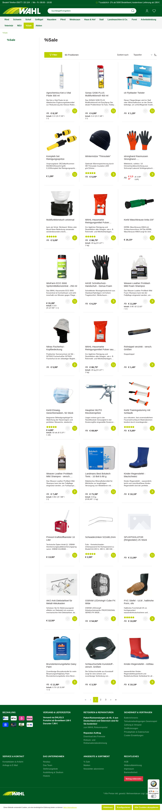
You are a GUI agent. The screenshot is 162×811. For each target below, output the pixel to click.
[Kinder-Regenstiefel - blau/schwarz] (139, 457)
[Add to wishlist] (67, 110)
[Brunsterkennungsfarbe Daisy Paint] (61, 648)
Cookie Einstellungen (133, 735)
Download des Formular (94, 736)
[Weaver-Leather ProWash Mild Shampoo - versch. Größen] (61, 457)
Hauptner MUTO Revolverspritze (93, 411)
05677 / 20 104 (23, 2)
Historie (46, 776)
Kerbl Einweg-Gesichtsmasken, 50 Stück (59, 411)
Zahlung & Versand (132, 725)
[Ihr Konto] (147, 11)
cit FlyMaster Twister (134, 93)
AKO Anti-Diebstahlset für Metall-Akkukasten (59, 602)
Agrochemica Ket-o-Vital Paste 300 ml (58, 94)
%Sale (11, 39)
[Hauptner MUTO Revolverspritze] (100, 394)
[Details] (113, 174)
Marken (87, 765)
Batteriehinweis (131, 718)
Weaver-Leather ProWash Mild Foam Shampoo (137, 284)
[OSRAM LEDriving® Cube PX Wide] (100, 584)
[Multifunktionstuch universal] (61, 203)
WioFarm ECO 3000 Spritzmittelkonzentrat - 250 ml (61, 284)
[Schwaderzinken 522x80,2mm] (100, 521)
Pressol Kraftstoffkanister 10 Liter (60, 538)
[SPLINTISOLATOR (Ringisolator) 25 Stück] (139, 521)
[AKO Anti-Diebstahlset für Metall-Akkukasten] (61, 584)
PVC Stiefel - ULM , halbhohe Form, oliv (139, 602)
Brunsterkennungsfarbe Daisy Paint (61, 665)
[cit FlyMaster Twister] (139, 77)
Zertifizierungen (131, 728)
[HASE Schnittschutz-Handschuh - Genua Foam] (100, 267)
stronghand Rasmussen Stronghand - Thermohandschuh (136, 157)
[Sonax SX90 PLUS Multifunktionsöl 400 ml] (100, 77)
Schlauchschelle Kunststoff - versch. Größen (99, 665)
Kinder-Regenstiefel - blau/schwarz (134, 475)
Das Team (47, 765)
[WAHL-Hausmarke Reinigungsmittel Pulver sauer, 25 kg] (100, 330)
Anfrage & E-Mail (10, 765)
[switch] (153, 796)
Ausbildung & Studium (53, 772)
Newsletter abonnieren (94, 769)
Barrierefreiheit (130, 772)
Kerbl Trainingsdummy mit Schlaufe (137, 411)
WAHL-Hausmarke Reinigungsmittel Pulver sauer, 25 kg (100, 348)
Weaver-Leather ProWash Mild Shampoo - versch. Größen (59, 475)
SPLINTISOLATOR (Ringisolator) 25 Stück (135, 538)
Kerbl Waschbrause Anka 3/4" (139, 219)
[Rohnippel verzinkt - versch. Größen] (139, 330)
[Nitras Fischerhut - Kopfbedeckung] (61, 330)
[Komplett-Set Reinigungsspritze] (61, 140)
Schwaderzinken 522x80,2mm (100, 537)
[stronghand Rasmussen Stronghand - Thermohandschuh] (139, 140)
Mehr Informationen (70, 807)
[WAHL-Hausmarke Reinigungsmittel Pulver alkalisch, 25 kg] (100, 203)
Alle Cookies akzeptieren (146, 807)
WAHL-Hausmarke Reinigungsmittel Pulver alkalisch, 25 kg (97, 221)
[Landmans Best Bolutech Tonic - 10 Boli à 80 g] (100, 457)
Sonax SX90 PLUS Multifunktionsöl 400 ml (96, 94)
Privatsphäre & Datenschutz (136, 732)
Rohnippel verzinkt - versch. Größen (138, 348)
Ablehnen (108, 807)
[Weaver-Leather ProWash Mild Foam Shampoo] (139, 267)
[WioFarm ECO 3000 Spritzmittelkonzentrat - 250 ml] (61, 267)
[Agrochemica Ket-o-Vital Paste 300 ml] (61, 77)
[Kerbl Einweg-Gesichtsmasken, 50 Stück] (61, 394)
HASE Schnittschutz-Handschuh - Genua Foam (98, 284)
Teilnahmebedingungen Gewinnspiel (140, 721)
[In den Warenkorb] (74, 110)
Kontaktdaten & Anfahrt (13, 762)
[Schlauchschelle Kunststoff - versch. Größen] (100, 648)
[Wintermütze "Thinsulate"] (100, 140)
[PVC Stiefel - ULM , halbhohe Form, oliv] (139, 584)
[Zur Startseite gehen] (21, 11)
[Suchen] (132, 11)
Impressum (129, 769)
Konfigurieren (123, 807)
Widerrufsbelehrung (133, 765)
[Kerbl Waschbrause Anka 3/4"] (139, 203)
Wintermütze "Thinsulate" (98, 156)
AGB (126, 762)
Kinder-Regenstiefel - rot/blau (139, 664)
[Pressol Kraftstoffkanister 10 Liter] (61, 521)
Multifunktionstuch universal (60, 219)
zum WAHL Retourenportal (95, 727)
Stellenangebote (50, 769)
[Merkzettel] (154, 11)
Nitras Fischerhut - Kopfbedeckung (55, 348)
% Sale (87, 762)
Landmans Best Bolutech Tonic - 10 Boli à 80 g (97, 475)
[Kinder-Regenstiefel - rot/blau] (139, 648)
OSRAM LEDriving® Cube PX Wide (100, 602)
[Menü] (157, 780)
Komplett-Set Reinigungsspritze (55, 157)
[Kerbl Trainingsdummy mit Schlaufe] (139, 394)
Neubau (46, 762)
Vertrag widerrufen (133, 779)
